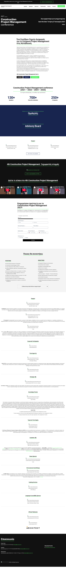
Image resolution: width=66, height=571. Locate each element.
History (48, 6)
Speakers (31, 6)
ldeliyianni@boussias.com (28, 553)
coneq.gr (41, 476)
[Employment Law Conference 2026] (33, 170)
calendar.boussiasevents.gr (50, 547)
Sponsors (36, 6)
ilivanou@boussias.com (17, 544)
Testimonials (43, 6)
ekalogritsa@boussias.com (24, 548)
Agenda (25, 6)
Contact (54, 6)
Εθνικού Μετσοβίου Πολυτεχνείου (15, 448)
